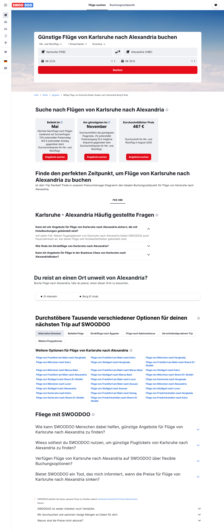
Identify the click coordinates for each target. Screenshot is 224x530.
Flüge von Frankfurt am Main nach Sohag (114, 393)
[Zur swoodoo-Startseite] (22, 5)
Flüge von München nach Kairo (53, 362)
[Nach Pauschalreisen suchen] (5, 36)
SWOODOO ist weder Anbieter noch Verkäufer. (66, 508)
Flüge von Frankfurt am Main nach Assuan (114, 383)
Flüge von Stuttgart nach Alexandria (56, 388)
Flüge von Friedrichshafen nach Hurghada (169, 393)
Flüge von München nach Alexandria (166, 383)
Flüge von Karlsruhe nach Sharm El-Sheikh (60, 397)
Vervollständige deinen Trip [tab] (177, 333)
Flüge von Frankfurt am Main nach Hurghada (61, 357)
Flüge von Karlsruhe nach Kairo (53, 393)
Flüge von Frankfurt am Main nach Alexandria (61, 374)
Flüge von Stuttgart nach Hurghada (110, 362)
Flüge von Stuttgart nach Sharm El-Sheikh (59, 379)
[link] (55, 157)
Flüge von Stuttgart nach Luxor (163, 388)
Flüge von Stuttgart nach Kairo (163, 370)
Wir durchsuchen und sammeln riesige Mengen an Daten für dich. (77, 514)
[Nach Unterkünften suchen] (5, 22)
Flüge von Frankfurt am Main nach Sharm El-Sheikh (170, 364)
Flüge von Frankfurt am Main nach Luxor (113, 379)
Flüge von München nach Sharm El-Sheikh (169, 374)
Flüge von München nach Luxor (53, 383)
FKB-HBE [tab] (118, 200)
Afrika (45, 95)
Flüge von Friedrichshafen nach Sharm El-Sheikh (114, 399)
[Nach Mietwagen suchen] (5, 29)
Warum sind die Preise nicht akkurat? (60, 520)
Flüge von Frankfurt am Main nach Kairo (113, 357)
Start (36, 95)
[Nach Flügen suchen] (5, 15)
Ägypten (56, 95)
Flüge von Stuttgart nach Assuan (109, 388)
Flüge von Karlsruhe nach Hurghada (166, 379)
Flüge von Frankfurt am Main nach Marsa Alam (117, 370)
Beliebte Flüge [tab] (76, 333)
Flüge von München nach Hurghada (166, 357)
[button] (5, 5)
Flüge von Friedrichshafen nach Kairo (167, 397)
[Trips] (5, 52)
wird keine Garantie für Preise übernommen (117, 499)
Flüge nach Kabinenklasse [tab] (140, 333)
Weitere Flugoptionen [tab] (50, 341)
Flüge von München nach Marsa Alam (57, 370)
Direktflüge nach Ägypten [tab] (105, 333)
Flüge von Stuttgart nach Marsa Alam (111, 374)
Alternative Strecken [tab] (49, 333)
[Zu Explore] (5, 42)
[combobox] (51, 44)
